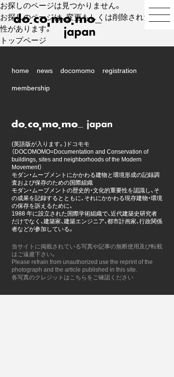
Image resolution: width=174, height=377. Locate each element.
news (45, 70)
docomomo (77, 70)
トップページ (23, 40)
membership (31, 88)
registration (119, 70)
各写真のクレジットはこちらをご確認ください (72, 277)
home (20, 70)
